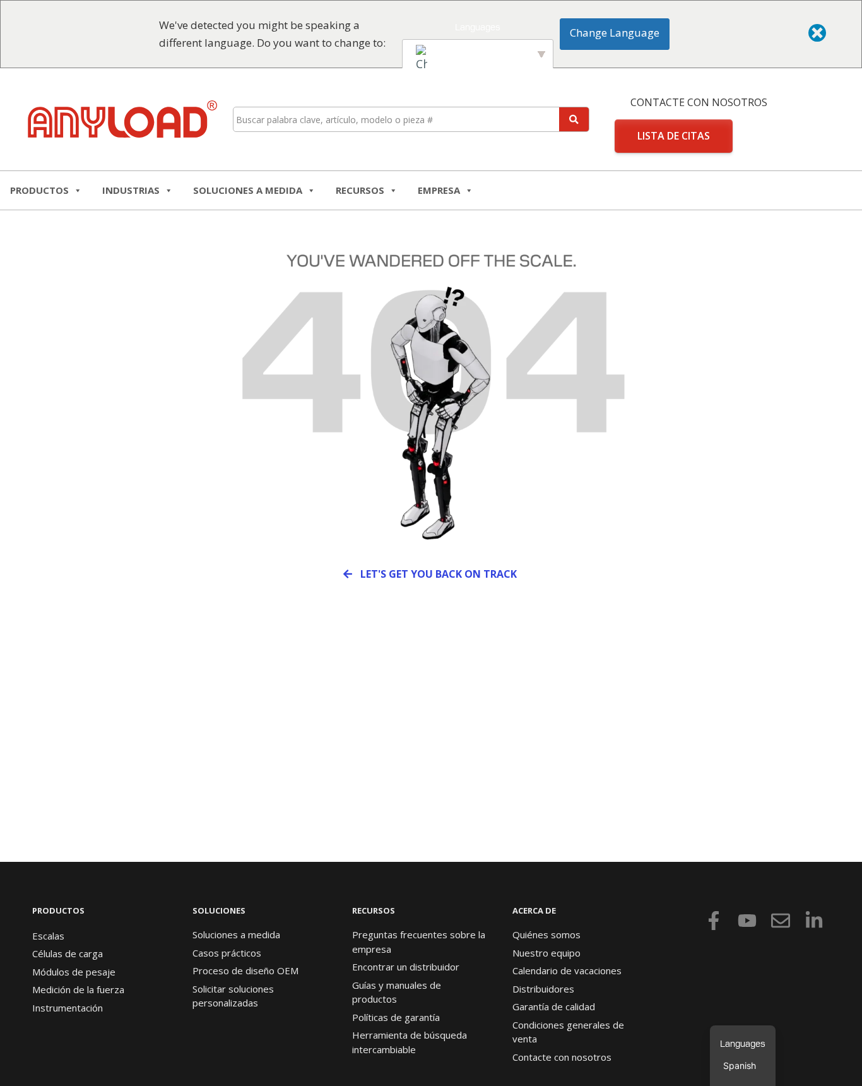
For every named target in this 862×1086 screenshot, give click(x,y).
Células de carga (67, 953)
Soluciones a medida (247, 190)
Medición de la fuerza (78, 989)
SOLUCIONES (218, 910)
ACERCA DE (534, 910)
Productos (39, 190)
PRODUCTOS (58, 910)
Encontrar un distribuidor (405, 966)
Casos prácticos (226, 952)
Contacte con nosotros (698, 102)
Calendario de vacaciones (567, 970)
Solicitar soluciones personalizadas (233, 996)
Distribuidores (543, 988)
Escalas (48, 935)
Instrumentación (67, 1007)
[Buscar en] (574, 119)
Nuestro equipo (546, 952)
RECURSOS (360, 190)
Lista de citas (673, 136)
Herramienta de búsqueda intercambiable (409, 1042)
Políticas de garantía (396, 1017)
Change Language (614, 32)
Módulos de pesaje (73, 971)
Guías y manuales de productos (396, 992)
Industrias (131, 190)
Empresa (439, 190)
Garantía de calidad (553, 1006)
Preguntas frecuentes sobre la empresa (418, 941)
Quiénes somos (546, 934)
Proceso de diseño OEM (245, 970)
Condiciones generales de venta (568, 1032)
